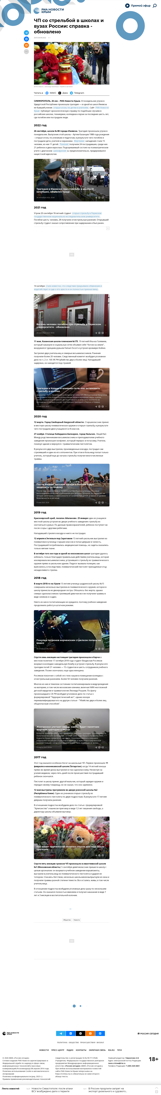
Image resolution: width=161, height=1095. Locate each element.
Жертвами (79, 141)
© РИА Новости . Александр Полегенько (46, 87)
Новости (77, 920)
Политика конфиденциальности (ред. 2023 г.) (22, 1076)
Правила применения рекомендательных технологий (26, 1079)
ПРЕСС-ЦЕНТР (57, 1050)
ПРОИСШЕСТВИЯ (87, 1042)
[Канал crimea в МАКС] (100, 1033)
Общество (67, 920)
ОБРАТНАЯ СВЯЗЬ (97, 1050)
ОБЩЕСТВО (74, 1042)
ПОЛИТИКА (62, 1042)
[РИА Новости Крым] (48, 10)
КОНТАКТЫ (81, 1050)
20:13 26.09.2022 (40, 38)
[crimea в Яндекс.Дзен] (80, 1033)
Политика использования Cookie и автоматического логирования (26, 1072)
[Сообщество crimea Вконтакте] (70, 1033)
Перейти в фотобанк (66, 87)
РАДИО (70, 1050)
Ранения (64, 144)
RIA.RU (111, 1050)
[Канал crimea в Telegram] (61, 1033)
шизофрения (60, 150)
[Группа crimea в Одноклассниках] (90, 1033)
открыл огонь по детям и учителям (70, 107)
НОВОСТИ (44, 1050)
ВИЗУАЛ (100, 1042)
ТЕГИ (119, 1050)
